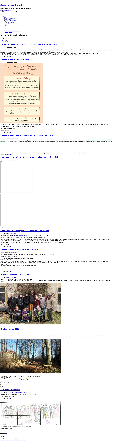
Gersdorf (79, 239)
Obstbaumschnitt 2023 (9, 329)
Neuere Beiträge (4, 41)
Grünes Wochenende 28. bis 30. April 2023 (17, 274)
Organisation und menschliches (11, 18)
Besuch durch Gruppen (9, 22)
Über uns (4, 17)
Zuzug (6, 24)
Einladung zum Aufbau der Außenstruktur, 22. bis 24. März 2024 (26, 135)
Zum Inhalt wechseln (4, 0)
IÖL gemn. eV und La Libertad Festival (12, 31)
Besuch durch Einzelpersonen (10, 23)
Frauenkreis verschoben (10, 390)
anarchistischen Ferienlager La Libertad (20, 235)
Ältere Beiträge (3, 40)
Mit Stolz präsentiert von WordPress (18, 439)
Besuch (4, 21)
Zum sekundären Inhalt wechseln (6, 2)
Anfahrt (6, 26)
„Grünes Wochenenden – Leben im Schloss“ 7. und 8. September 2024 (28, 44)
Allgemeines (7, 28)
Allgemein (10, 56)
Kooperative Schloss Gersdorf (21, 392)
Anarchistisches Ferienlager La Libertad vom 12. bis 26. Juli (24, 231)
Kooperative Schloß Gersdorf (12, 5)
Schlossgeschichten (8, 32)
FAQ (6, 25)
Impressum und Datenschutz (10, 20)
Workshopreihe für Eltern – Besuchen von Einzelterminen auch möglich (29, 157)
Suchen (1, 11)
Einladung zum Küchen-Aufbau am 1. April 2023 (20, 249)
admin (15, 47)
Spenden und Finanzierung (10, 19)
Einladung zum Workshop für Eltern (15, 59)
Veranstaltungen (6, 27)
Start (4, 16)
